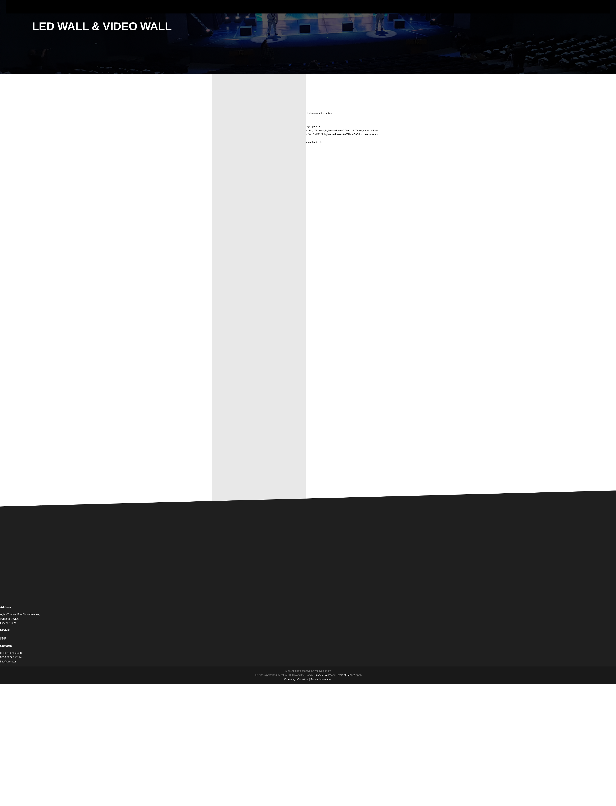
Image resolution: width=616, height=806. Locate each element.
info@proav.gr (8, 661)
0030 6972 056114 (10, 657)
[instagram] (2, 638)
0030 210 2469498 (11, 653)
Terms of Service (345, 675)
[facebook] (0, 638)
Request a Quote (224, 445)
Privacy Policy (322, 675)
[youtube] (5, 638)
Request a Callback (226, 441)
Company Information (296, 679)
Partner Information (321, 679)
